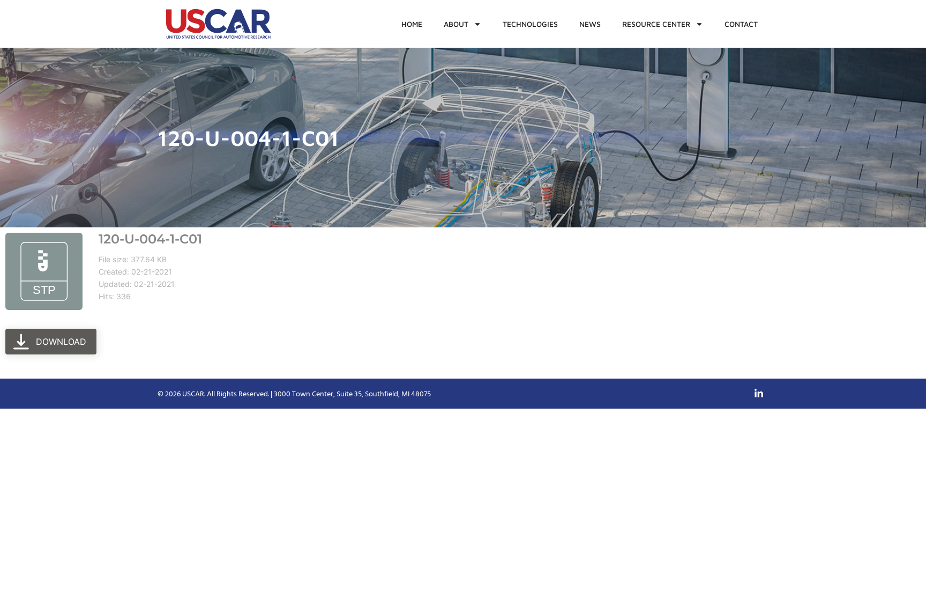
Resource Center (656, 23)
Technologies (530, 23)
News (590, 23)
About (456, 23)
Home (411, 23)
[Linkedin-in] (758, 393)
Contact (741, 23)
